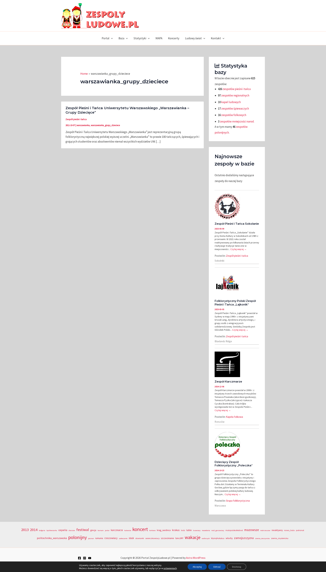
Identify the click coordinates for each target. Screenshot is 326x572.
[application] (111, 38)
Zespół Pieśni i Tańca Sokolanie (237, 223)
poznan (91, 538)
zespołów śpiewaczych (235, 108)
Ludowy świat (193, 38)
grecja (93, 530)
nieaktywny (277, 530)
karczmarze (117, 530)
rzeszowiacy (110, 538)
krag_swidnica (164, 530)
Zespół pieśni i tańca (76, 119)
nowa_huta (289, 530)
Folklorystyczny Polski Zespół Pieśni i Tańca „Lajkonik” (235, 302)
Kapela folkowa (234, 416)
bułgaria (42, 530)
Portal (105, 38)
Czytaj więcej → (238, 249)
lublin (189, 530)
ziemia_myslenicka (279, 538)
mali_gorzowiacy (217, 530)
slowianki (139, 538)
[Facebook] (79, 558)
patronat (300, 530)
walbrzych (206, 538)
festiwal (82, 529)
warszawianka (83, 125)
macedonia (206, 530)
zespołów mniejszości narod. (237, 121)
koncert (140, 529)
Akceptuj (197, 566)
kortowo (152, 530)
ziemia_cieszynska (262, 538)
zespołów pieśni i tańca (237, 89)
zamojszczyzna (244, 538)
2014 (34, 529)
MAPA (159, 38)
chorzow (72, 530)
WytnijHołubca (217, 538)
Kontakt (216, 38)
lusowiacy (197, 530)
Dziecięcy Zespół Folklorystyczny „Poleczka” (234, 463)
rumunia (99, 538)
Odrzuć (217, 566)
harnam (101, 530)
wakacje (192, 537)
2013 (25, 529)
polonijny (77, 537)
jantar (107, 530)
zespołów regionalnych (235, 95)
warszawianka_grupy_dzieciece (105, 125)
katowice (127, 530)
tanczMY (179, 538)
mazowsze (251, 530)
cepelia (62, 530)
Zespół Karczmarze (228, 381)
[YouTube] (89, 558)
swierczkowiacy (152, 538)
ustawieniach (170, 568)
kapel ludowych (231, 102)
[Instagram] (84, 558)
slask (131, 538)
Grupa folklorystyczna (238, 500)
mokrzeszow (265, 530)
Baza (121, 38)
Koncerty (173, 38)
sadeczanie (123, 538)
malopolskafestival (234, 530)
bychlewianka (52, 530)
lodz (183, 530)
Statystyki (139, 38)
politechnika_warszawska (52, 538)
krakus (176, 530)
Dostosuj (236, 566)
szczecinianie (167, 538)
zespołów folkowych (233, 115)
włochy (229, 538)
